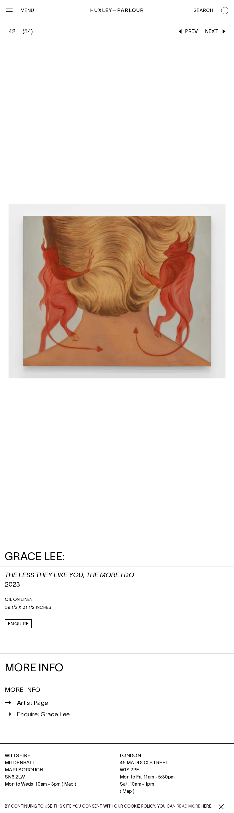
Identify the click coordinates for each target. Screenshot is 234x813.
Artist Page (32, 703)
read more (189, 806)
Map (69, 784)
